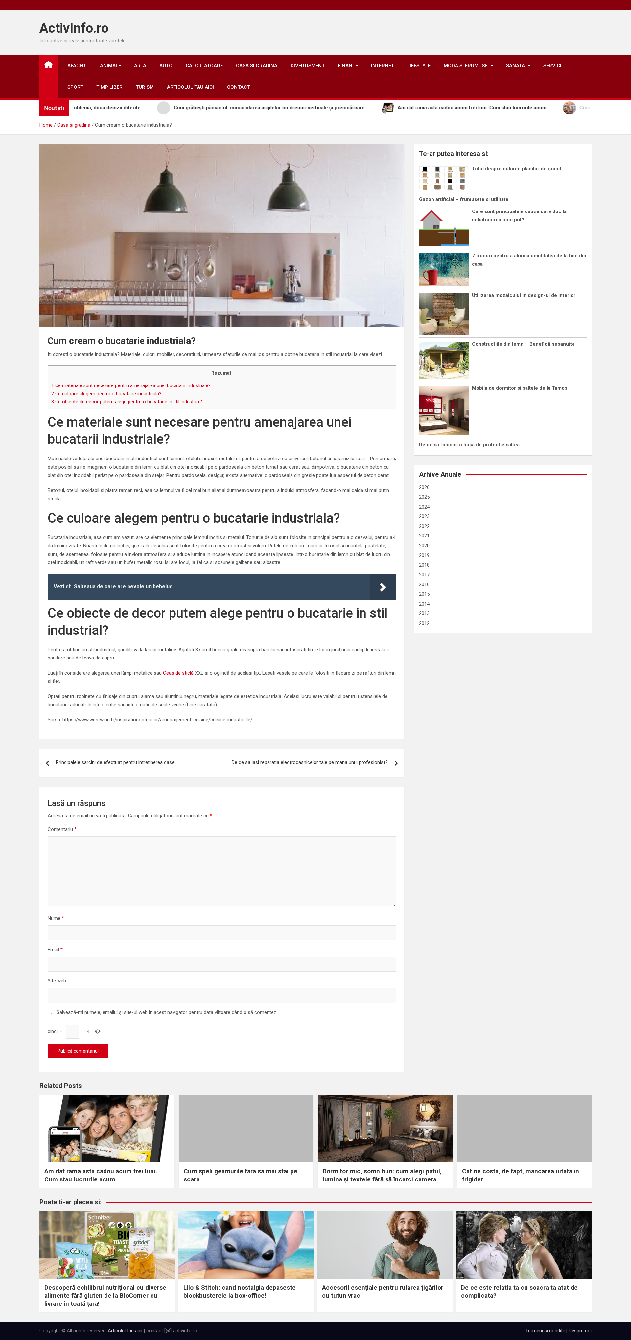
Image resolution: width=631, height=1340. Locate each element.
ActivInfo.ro (73, 28)
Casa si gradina (256, 66)
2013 (424, 613)
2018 (424, 565)
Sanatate (518, 66)
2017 (424, 575)
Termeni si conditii (545, 1331)
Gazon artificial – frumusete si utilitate (463, 199)
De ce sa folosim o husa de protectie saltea (469, 445)
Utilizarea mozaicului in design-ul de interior (523, 295)
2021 (424, 536)
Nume (56, 918)
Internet (382, 66)
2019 (424, 555)
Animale (110, 66)
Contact (238, 87)
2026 (424, 487)
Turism (145, 87)
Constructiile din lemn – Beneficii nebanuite (523, 344)
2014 (424, 604)
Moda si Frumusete (468, 66)
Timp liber (109, 87)
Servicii (553, 66)
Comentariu (62, 829)
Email (55, 950)
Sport (75, 87)
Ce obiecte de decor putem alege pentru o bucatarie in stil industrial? (126, 401)
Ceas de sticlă (179, 673)
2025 (424, 497)
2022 (424, 526)
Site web (57, 981)
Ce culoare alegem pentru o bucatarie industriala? (106, 393)
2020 (424, 546)
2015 (424, 594)
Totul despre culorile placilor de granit (516, 169)
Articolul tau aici (190, 87)
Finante (348, 66)
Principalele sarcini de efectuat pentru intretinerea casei (115, 762)
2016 (424, 584)
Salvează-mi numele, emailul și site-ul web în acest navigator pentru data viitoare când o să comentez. (167, 1012)
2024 (424, 507)
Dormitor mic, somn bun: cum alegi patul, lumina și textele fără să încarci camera (382, 1175)
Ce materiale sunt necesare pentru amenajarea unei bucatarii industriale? (131, 385)
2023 (424, 516)
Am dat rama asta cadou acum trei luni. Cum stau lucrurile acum (100, 1175)
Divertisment (308, 66)
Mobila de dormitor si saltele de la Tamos (519, 388)
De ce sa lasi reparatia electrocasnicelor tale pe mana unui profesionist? (310, 762)
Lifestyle (419, 66)
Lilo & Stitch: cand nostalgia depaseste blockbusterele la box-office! (239, 1292)
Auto (166, 66)
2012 (424, 623)
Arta (140, 66)
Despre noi (580, 1331)
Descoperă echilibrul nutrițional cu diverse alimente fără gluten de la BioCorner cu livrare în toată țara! (105, 1295)
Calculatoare (204, 66)
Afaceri (77, 66)
